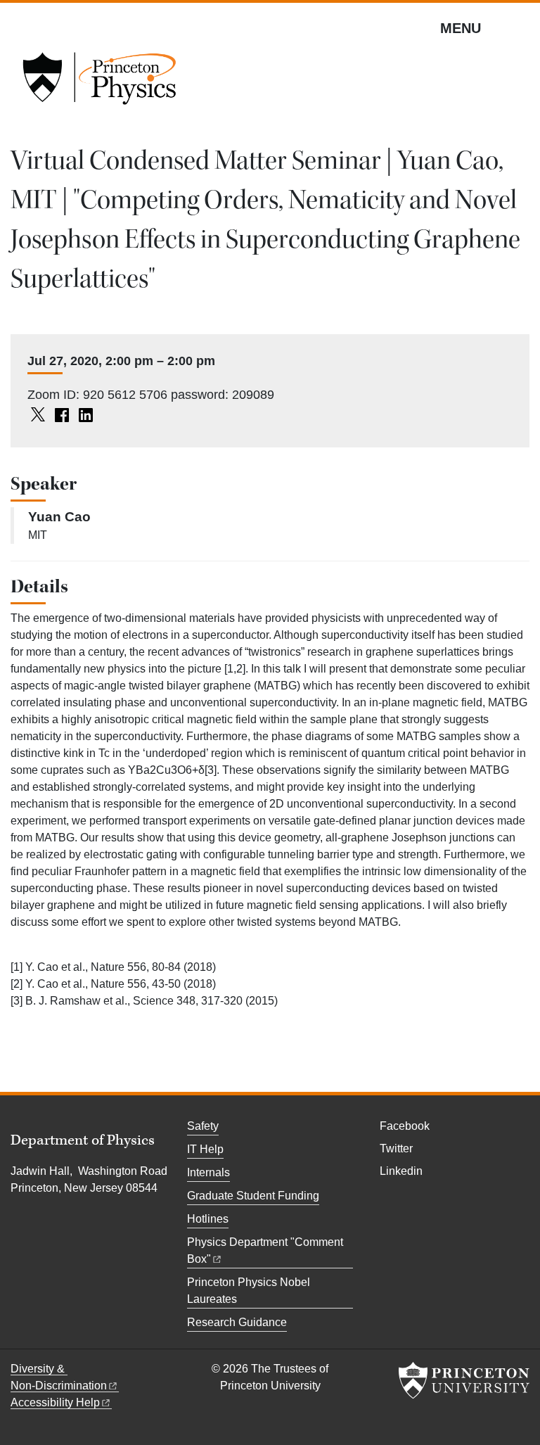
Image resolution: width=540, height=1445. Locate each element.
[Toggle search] (520, 27)
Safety (203, 1126)
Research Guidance (237, 1322)
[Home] (99, 83)
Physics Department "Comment (265, 1250)
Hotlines (208, 1219)
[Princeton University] (464, 1380)
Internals (208, 1172)
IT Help (205, 1149)
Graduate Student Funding (253, 1196)
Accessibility (55, 1402)
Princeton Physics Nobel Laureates (248, 1290)
